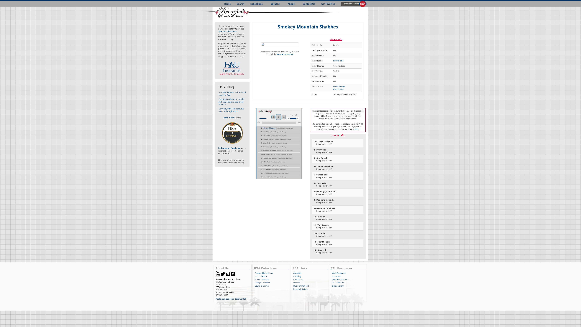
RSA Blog (297, 276)
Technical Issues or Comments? (231, 299)
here (357, 129)
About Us (297, 273)
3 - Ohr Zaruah (274, 135)
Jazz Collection (261, 276)
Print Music (336, 276)
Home (227, 3)
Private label (338, 60)
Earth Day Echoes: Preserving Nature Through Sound (231, 110)
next (284, 117)
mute (288, 118)
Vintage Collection (262, 282)
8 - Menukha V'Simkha (276, 154)
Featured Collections (264, 273)
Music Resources (339, 273)
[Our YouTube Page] (218, 273)
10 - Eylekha (273, 162)
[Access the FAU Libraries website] (232, 67)
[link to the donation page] (232, 133)
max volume (297, 118)
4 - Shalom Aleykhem (276, 139)
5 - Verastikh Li (274, 143)
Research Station (351, 3)
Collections (256, 3)
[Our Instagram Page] (228, 273)
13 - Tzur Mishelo (275, 173)
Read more (228, 117)
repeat (291, 115)
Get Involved (328, 3)
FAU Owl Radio (338, 282)
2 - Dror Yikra (273, 132)
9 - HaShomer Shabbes (276, 158)
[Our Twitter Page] (223, 273)
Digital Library (338, 286)
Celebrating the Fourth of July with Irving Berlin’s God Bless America (231, 102)
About (291, 3)
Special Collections (340, 279)
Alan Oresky (338, 89)
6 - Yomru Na (273, 147)
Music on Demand (301, 286)
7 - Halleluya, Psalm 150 (277, 150)
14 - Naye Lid (273, 177)
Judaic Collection (262, 279)
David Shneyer (339, 86)
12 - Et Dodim (273, 169)
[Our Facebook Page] (233, 273)
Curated (275, 3)
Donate (296, 282)
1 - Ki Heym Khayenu (277, 128)
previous (273, 117)
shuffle (296, 115)
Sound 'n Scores (262, 286)
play (279, 117)
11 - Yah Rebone (274, 166)
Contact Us (309, 3)
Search (240, 3)
